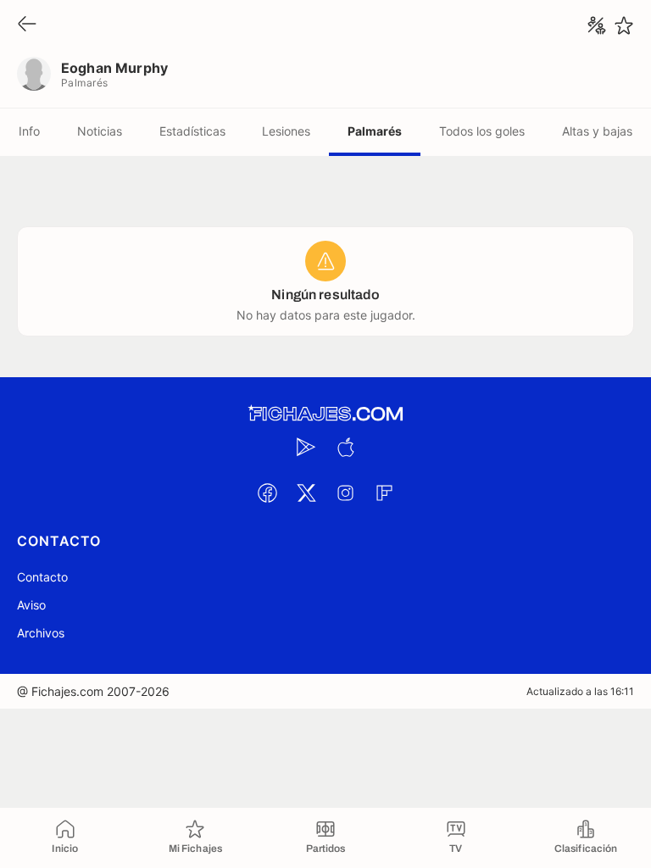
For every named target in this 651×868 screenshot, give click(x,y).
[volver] (27, 25)
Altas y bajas (597, 131)
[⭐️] (624, 25)
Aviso (31, 605)
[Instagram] (345, 492)
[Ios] (345, 446)
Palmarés (375, 131)
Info (29, 131)
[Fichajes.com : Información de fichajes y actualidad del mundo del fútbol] (325, 414)
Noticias (99, 131)
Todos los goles (482, 131)
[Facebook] (267, 492)
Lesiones (286, 131)
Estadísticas (192, 131)
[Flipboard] (384, 492)
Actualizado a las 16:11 (580, 691)
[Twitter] (306, 492)
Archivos (40, 633)
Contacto (42, 577)
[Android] (306, 446)
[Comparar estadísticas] (597, 25)
